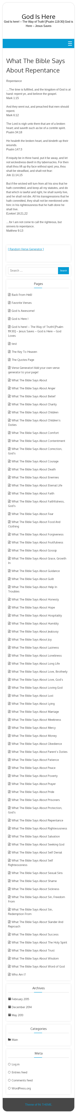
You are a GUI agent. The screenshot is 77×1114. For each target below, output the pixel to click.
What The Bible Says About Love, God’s (37, 679)
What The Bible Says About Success (35, 934)
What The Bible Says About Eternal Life (37, 485)
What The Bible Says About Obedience (37, 744)
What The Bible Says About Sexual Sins (37, 873)
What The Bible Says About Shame (34, 881)
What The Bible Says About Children (35, 412)
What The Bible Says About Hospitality (37, 615)
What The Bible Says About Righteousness (39, 828)
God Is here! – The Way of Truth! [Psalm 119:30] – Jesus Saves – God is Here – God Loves (35, 331)
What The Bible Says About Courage (35, 461)
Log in (16, 1064)
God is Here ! (20, 319)
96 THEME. (45, 1104)
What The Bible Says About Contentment (38, 441)
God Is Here (39, 16)
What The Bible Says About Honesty (35, 599)
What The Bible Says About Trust (33, 950)
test (14, 343)
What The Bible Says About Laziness (35, 647)
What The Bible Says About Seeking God (38, 844)
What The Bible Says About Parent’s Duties (40, 752)
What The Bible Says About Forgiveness (38, 534)
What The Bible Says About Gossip (34, 550)
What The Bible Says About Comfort (35, 433)
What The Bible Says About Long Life (36, 663)
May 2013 (17, 1015)
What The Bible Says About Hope (33, 607)
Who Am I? (19, 974)
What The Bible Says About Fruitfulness (37, 542)
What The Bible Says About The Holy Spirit (39, 942)
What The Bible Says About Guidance (36, 571)
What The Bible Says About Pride (33, 792)
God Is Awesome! (23, 311)
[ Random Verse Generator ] (26, 249)
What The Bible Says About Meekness (36, 719)
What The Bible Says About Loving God (37, 687)
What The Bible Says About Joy (32, 639)
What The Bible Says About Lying (33, 703)
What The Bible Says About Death (34, 469)
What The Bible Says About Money (34, 735)
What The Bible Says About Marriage (35, 711)
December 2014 (22, 1007)
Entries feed (19, 1072)
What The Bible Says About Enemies (35, 477)
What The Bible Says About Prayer (34, 784)
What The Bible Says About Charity (34, 404)
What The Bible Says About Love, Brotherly (40, 671)
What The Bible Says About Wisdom (35, 958)
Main (15, 1039)
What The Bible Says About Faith (33, 493)
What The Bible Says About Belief (34, 396)
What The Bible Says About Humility (35, 623)
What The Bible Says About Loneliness (37, 655)
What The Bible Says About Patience (35, 760)
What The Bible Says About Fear (32, 514)
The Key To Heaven (24, 352)
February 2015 (20, 999)
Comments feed (22, 1080)
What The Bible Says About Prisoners (36, 800)
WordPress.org (21, 1088)
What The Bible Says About (29, 380)
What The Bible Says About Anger (33, 388)
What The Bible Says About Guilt (33, 579)
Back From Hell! (22, 294)
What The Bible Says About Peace (34, 768)
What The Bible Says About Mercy (34, 727)
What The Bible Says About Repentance (37, 820)
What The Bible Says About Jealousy (35, 631)
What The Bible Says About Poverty (35, 776)
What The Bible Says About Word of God (38, 966)
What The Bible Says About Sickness (35, 889)
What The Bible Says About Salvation (36, 836)
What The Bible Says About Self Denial (37, 852)
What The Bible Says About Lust (32, 695)
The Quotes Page (23, 360)
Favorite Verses (22, 303)
